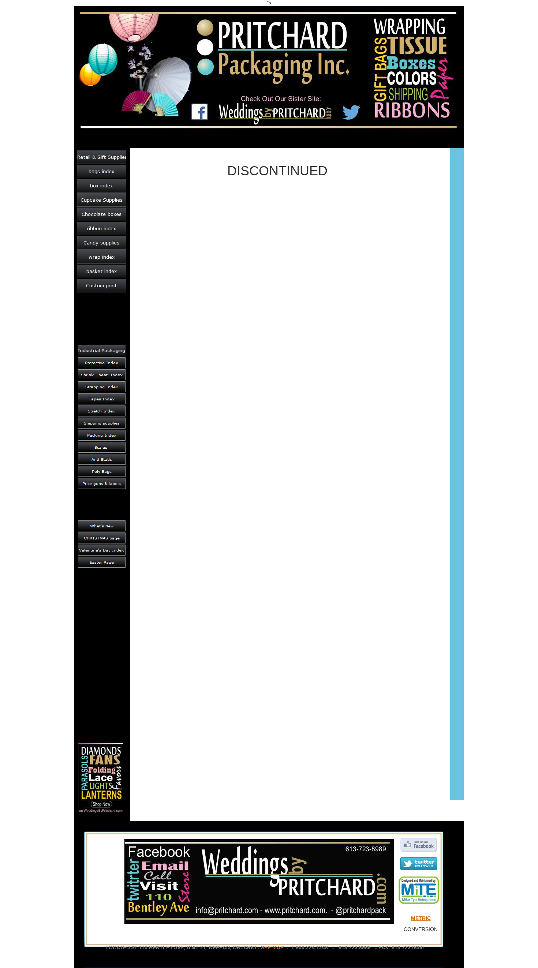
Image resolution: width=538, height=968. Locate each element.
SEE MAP (272, 947)
